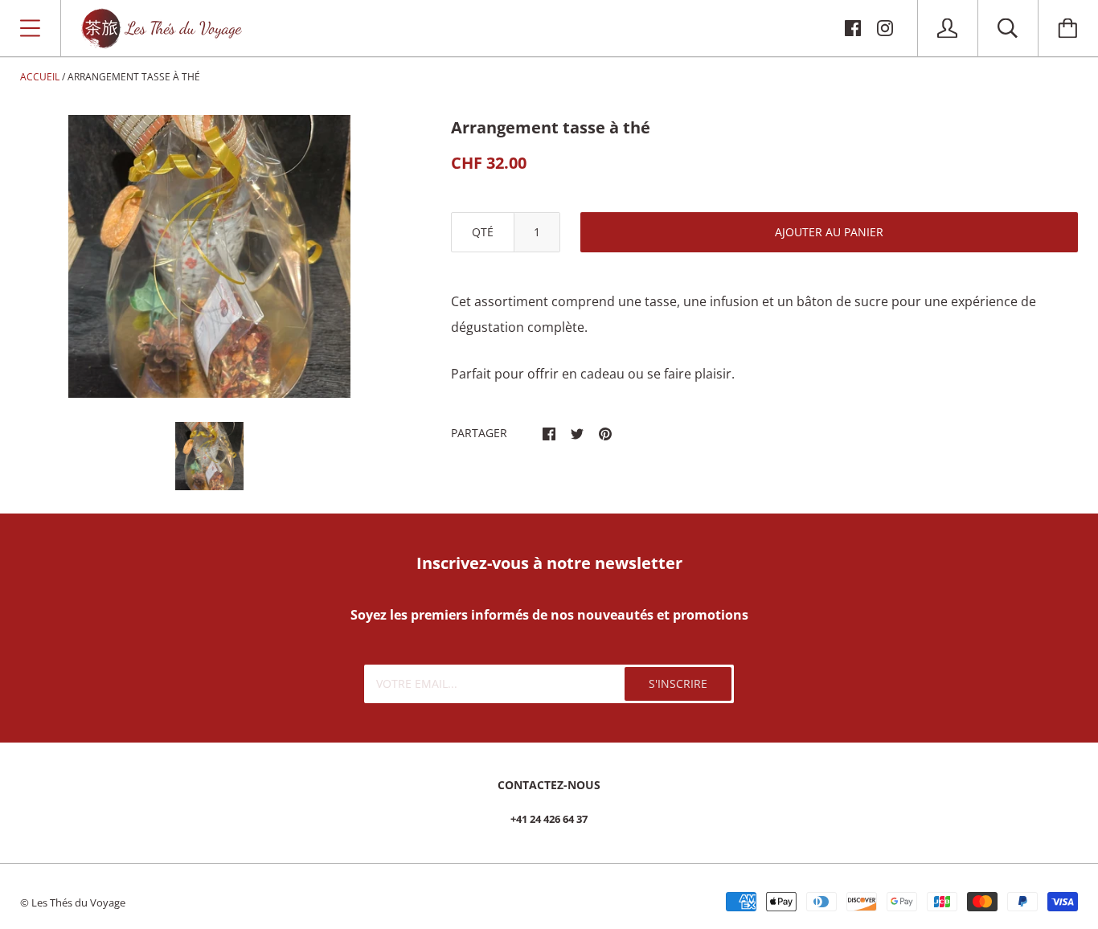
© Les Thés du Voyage (72, 902)
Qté (483, 231)
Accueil (39, 77)
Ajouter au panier (829, 231)
